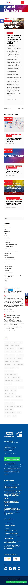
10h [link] (18, 296)
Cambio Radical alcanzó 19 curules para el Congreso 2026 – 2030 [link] (14, 139)
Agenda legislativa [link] (10, 525)
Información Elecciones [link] (13, 134)
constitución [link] (8, 351)
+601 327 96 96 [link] (12, 453)
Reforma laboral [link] (9, 403)
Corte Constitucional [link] (16, 358)
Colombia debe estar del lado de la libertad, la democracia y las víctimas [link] (14, 171)
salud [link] (19, 412)
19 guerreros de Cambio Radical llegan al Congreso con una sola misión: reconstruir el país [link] (12, 486)
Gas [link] (6, 367)
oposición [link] (13, 390)
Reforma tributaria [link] (10, 412)
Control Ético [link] (8, 264)
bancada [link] (19, 342)
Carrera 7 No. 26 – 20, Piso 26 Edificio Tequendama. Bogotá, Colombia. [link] (10, 449)
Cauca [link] (6, 348)
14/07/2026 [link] (6, 514)
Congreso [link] (20, 348)
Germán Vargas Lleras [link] (11, 374)
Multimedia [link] (7, 231)
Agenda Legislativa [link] (11, 198)
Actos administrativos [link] (10, 240)
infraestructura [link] (9, 380)
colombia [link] (12, 348)
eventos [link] (6, 229)
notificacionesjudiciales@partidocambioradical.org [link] (13, 464)
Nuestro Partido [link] (9, 523)
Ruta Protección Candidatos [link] (12, 536)
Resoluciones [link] (7, 253)
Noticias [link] (9, 33)
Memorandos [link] (7, 249)
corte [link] (6, 358)
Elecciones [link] (8, 364)
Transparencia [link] (9, 538)
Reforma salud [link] (9, 409)
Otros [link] (14, 167)
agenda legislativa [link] (10, 342)
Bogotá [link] (6, 345)
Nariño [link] (6, 390)
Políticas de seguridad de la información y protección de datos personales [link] (12, 547)
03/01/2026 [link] (8, 151)
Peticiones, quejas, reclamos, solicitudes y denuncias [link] (12, 542)
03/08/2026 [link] (6, 488)
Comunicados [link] (10, 166)
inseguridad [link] (19, 380)
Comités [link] (6, 262)
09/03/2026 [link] (8, 119)
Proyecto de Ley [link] (9, 396)
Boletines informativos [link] (10, 259)
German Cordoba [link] (13, 367)
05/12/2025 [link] (8, 182)
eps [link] (14, 364)
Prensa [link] (7, 528)
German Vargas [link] (9, 371)
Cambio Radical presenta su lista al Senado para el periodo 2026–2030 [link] (14, 203)
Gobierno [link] (7, 377)
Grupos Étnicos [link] (9, 266)
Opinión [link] (6, 281)
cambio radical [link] (15, 345)
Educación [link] (16, 361)
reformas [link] (19, 406)
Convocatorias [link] (8, 273)
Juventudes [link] (8, 268)
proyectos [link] (18, 396)
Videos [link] (6, 235)
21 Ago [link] (18, 315)
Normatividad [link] (7, 238)
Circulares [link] (7, 242)
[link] (2, 21)
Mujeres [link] (7, 270)
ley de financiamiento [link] (10, 387)
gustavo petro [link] (16, 377)
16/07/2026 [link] (6, 498)
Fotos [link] (5, 233)
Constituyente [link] (18, 351)
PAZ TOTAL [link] (7, 393)
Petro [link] (13, 393)
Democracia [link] (8, 361)
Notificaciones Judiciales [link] (11, 251)
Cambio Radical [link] (12, 99)
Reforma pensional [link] (10, 406)
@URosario (6, 319)
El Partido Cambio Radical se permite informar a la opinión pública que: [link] (11, 502)
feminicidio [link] (20, 364)
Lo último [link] (18, 166)
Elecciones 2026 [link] (9, 246)
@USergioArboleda (14, 319)
